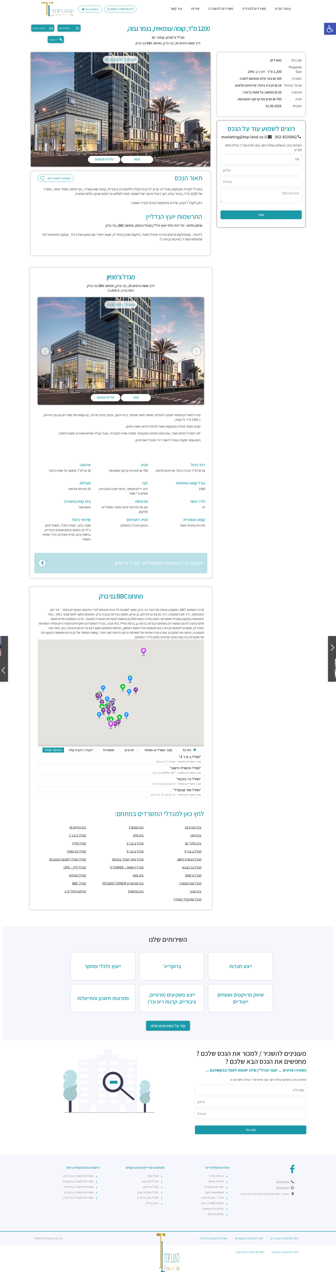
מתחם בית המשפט (213, 1209)
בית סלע (138, 835)
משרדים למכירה (254, 8)
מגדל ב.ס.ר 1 (77, 835)
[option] (120, 110)
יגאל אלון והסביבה (214, 1187)
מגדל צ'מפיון (193, 875)
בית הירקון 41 (77, 827)
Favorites (91, 9)
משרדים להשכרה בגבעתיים (78, 1181)
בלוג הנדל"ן (152, 1203)
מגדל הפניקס (77, 875)
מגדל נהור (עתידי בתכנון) (128, 859)
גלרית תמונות (104, 159)
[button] (330, 29)
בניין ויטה (195, 835)
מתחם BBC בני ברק (149, 43)
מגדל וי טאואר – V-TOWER (127, 867)
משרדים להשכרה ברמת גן (79, 1192)
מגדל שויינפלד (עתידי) (187, 899)
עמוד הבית (283, 8)
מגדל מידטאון (151, 1187)
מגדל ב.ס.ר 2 (135, 843)
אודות (195, 8)
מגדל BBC (79, 883)
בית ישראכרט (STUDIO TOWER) (123, 883)
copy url (53, 39)
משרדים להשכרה (220, 8)
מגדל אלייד (79, 843)
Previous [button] (45, 351)
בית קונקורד (136, 827)
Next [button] (196, 351)
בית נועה (138, 875)
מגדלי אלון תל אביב (148, 1192)
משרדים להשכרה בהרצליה (78, 1187)
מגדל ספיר (153, 1176)
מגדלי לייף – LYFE (75, 867)
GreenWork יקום (214, 1192)
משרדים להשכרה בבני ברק (78, 1176)
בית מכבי (195, 891)
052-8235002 (286, 136)
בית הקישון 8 (136, 891)
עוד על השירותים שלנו (168, 1025)
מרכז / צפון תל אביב (212, 1198)
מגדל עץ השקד (76, 851)
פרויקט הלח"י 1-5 (75, 891)
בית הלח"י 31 (193, 843)
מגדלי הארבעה (150, 1181)
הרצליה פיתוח (216, 1181)
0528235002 (283, 1182)
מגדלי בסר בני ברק (148, 1198)
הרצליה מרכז (216, 1176)
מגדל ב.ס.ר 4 (192, 851)
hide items (53, 750)
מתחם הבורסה (216, 1214)
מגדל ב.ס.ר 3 (135, 851)
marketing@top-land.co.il (244, 136)
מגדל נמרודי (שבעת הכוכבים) (67, 859)
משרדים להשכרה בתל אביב (78, 1198)
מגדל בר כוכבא (191, 867)
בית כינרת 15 (193, 827)
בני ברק (168, 43)
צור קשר (176, 8)
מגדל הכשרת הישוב (189, 859)
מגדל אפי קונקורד (190, 883)
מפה (137, 159)
